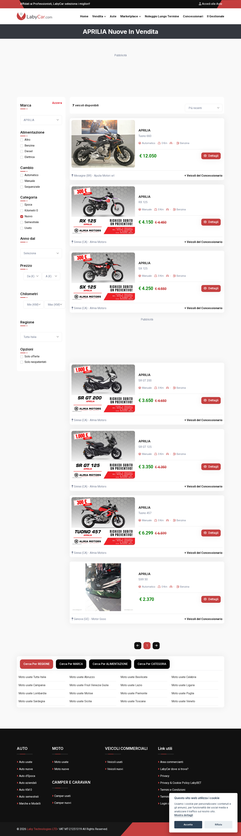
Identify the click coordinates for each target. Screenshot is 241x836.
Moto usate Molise (81, 693)
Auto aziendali (28, 783)
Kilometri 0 (31, 210)
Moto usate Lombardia (32, 693)
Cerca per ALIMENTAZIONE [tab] (110, 664)
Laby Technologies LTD (41, 829)
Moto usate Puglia (182, 693)
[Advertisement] (120, 75)
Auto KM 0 (25, 789)
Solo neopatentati (35, 362)
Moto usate (61, 762)
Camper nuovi (62, 803)
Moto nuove (61, 769)
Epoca (28, 204)
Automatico (31, 175)
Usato (28, 228)
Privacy (164, 776)
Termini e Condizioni (172, 789)
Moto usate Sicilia (81, 701)
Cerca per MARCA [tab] (71, 664)
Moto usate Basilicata (133, 677)
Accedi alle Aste (211, 3)
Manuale (30, 181)
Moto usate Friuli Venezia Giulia (89, 685)
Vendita (97, 16)
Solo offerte (32, 356)
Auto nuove (26, 769)
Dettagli (213, 155)
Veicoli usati (114, 762)
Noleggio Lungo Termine (162, 16)
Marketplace (129, 16)
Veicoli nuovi (115, 769)
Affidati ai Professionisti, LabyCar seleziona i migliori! (55, 3)
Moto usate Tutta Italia (32, 677)
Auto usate (25, 762)
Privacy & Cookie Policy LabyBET (180, 783)
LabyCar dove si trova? (174, 769)
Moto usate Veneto (183, 701)
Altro (27, 139)
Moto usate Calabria (183, 677)
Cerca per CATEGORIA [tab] (152, 664)
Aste (113, 16)
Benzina (29, 145)
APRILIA (144, 130)
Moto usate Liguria (183, 685)
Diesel (29, 151)
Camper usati (62, 796)
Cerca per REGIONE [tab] (36, 664)
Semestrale (32, 222)
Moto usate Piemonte (133, 693)
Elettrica (30, 157)
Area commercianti (171, 762)
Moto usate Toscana (133, 701)
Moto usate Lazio (131, 685)
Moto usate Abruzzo (82, 677)
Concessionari (193, 16)
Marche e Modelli (30, 803)
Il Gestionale (215, 16)
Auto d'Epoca (27, 776)
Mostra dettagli (183, 815)
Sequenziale (32, 186)
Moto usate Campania (32, 685)
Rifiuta (218, 824)
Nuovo (28, 216)
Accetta (188, 824)
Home (84, 16)
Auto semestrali (29, 796)
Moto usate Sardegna (32, 701)
